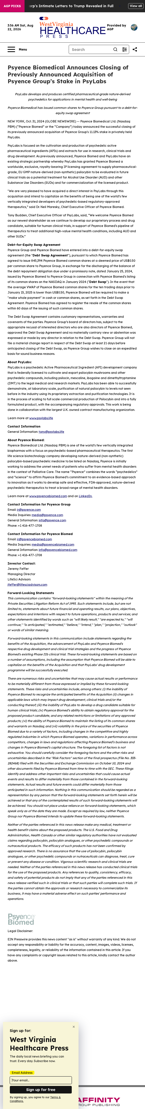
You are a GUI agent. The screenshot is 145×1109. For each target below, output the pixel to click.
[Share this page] (134, 49)
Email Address (22, 1073)
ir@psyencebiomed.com (34, 539)
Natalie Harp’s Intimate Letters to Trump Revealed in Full (62, 6)
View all (136, 6)
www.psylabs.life (41, 418)
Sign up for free (40, 1089)
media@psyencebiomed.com (53, 544)
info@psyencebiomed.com (58, 550)
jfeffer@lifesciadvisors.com (27, 584)
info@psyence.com (52, 520)
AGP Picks (12, 6)
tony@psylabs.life (51, 432)
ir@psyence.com (29, 510)
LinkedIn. (85, 496)
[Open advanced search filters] (124, 49)
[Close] (74, 1027)
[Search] (115, 49)
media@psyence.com (47, 515)
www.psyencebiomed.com (48, 496)
